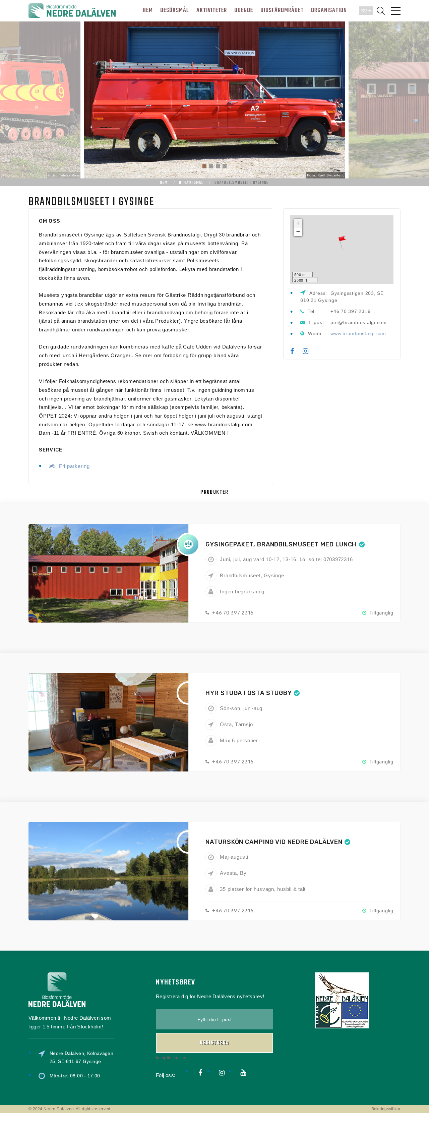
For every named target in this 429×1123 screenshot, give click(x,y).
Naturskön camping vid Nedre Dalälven (273, 842)
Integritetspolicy (171, 1058)
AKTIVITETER (211, 10)
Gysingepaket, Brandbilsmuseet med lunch (281, 544)
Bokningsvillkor (386, 1109)
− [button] (298, 231)
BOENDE (243, 10)
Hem (164, 182)
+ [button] (298, 222)
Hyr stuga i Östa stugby (248, 693)
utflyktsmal (191, 182)
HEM (148, 10)
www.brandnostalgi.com (358, 333)
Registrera (214, 1043)
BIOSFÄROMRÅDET (282, 10)
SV (364, 10)
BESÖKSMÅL (174, 10)
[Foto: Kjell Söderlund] (214, 99)
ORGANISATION (329, 10)
